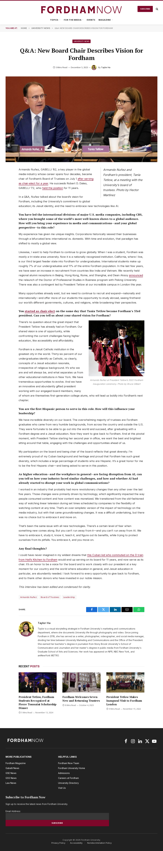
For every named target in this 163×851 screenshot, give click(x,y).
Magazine (105, 19)
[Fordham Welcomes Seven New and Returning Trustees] (81, 682)
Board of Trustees (50, 597)
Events (91, 19)
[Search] (156, 9)
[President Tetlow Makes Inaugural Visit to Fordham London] (125, 682)
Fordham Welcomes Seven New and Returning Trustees (81, 698)
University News (81, 41)
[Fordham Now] (82, 9)
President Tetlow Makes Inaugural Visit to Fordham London (124, 700)
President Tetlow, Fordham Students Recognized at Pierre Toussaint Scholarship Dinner (37, 702)
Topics (54, 19)
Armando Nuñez (28, 597)
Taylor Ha (105, 67)
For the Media (72, 19)
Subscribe (145, 8)
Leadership (69, 597)
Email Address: (13, 811)
